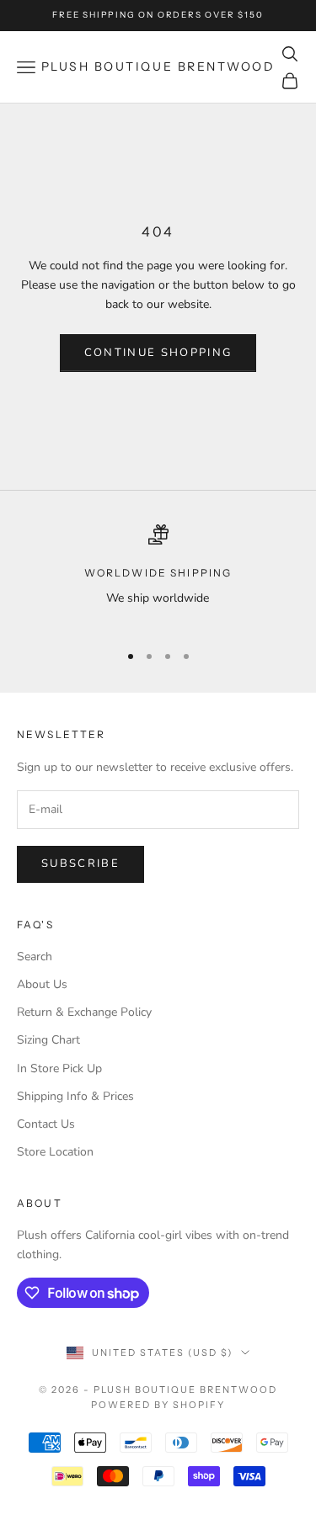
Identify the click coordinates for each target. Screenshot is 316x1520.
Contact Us (46, 1124)
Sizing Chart (48, 1040)
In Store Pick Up (59, 1068)
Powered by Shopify (158, 1405)
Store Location (55, 1152)
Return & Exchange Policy (84, 1012)
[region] (158, 576)
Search (34, 957)
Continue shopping (158, 352)
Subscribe (80, 863)
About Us (42, 984)
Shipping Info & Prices (75, 1096)
